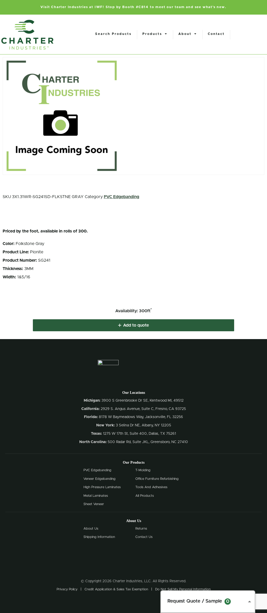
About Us (90, 528)
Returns (141, 528)
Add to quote (136, 325)
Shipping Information (99, 537)
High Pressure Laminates (102, 487)
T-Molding (142, 470)
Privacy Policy (67, 589)
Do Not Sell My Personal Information (183, 589)
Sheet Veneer (93, 504)
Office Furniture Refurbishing (157, 479)
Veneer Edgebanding (99, 479)
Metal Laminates (95, 496)
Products (152, 33)
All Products (144, 496)
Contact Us (144, 537)
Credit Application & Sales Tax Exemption (116, 589)
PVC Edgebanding (121, 197)
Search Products (113, 33)
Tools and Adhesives (151, 487)
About (185, 33)
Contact (216, 33)
